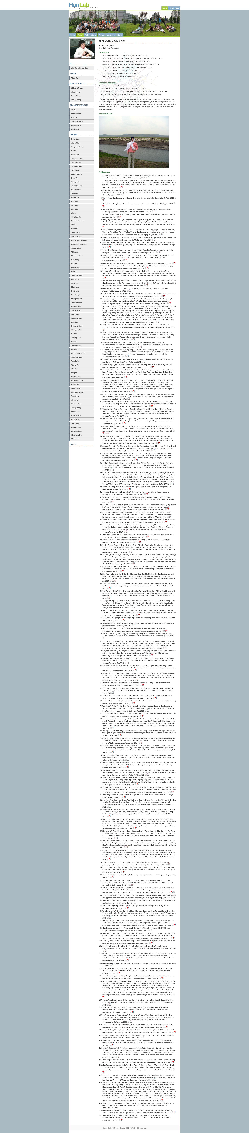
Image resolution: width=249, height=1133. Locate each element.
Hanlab (122, 1128)
